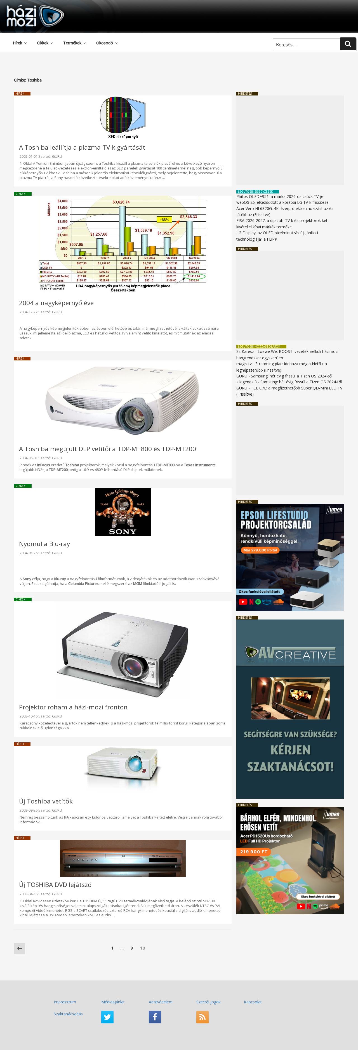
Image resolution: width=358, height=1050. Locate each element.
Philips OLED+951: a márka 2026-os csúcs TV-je (279, 196)
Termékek (72, 43)
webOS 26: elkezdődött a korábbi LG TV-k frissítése (282, 202)
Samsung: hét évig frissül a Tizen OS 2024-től (291, 376)
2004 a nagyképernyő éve (56, 302)
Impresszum (65, 1001)
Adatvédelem (161, 1001)
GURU (57, 156)
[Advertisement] (290, 140)
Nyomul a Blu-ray (44, 543)
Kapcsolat (253, 1001)
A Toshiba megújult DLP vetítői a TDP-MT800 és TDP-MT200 (107, 448)
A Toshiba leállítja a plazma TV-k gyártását (82, 147)
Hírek (17, 43)
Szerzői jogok (208, 1001)
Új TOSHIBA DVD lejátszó (55, 884)
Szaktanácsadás (68, 1013)
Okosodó (104, 43)
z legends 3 (246, 381)
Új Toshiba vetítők (46, 801)
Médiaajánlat (113, 1001)
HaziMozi (27, 6)
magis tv (244, 363)
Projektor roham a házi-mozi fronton (73, 707)
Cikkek (42, 43)
